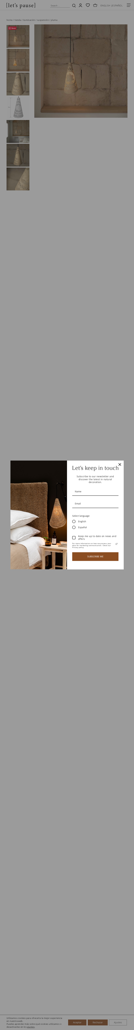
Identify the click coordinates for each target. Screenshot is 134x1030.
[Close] (120, 464)
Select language (81, 515)
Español (82, 527)
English (82, 521)
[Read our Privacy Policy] (116, 544)
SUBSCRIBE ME (95, 556)
